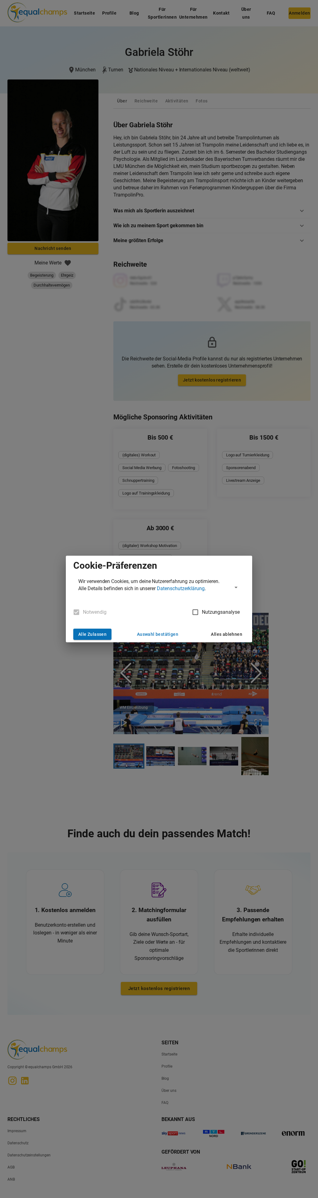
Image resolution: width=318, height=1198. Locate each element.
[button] (159, 587)
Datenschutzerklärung (181, 588)
